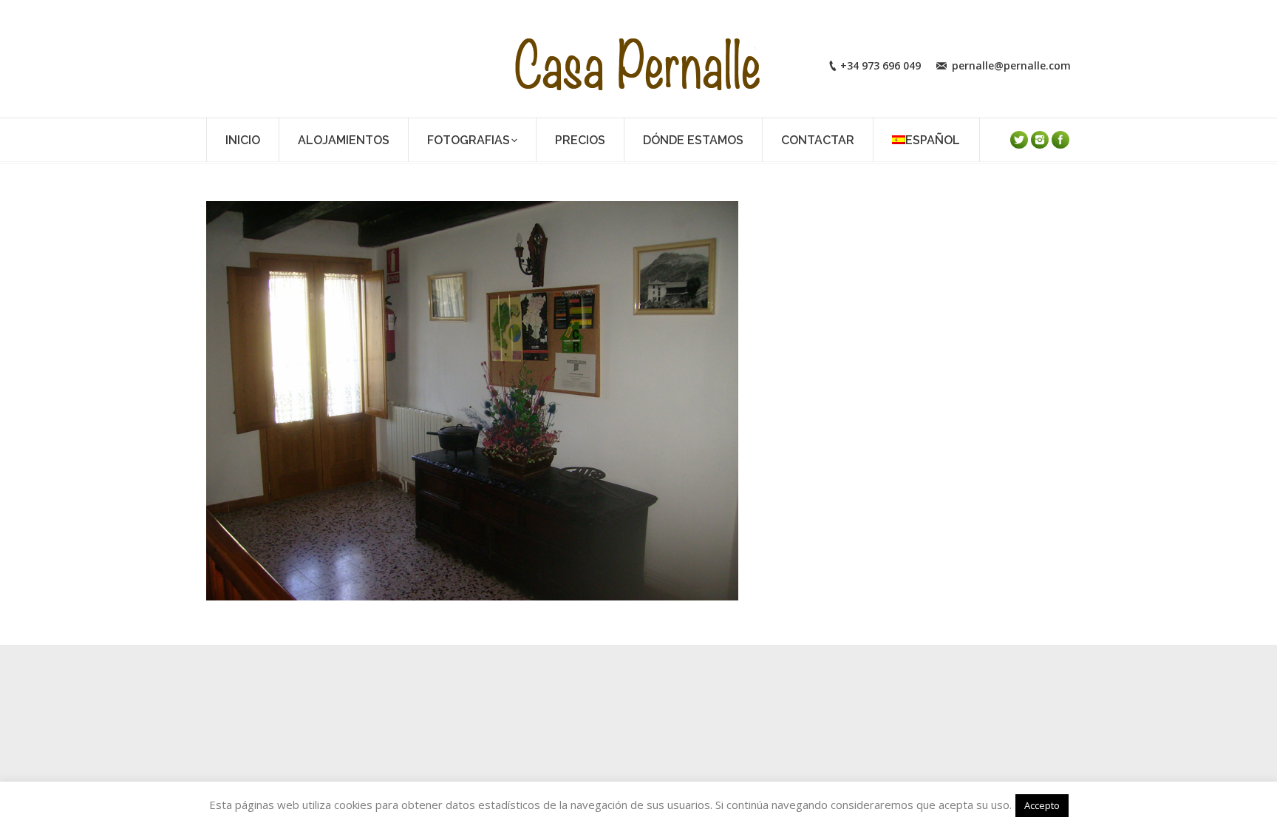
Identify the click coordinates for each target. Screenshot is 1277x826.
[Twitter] (1019, 140)
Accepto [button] (1042, 805)
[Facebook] (1060, 140)
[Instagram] (1040, 140)
